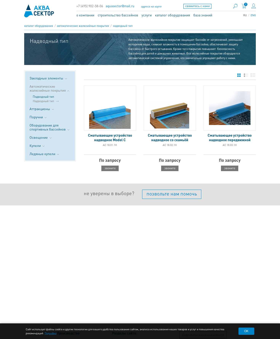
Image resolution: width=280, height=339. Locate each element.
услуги (147, 15)
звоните (110, 168)
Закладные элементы (47, 78)
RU (245, 15)
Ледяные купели (43, 153)
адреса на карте (151, 6)
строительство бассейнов (118, 15)
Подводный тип (43, 97)
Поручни (37, 117)
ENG (253, 15)
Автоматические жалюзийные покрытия (83, 26)
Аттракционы (40, 109)
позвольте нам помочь (171, 193)
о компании (85, 15)
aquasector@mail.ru (120, 6)
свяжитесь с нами (197, 6)
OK (246, 331)
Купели (36, 145)
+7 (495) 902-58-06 (89, 6)
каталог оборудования (172, 15)
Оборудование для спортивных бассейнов (48, 127)
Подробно (50, 333)
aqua (39, 10)
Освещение (39, 137)
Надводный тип (123, 26)
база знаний (202, 15)
